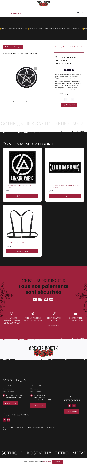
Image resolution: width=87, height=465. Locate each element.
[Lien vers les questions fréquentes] (43, 28)
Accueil (5, 53)
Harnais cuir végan (15, 243)
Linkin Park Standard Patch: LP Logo (19, 186)
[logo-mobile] (43, 2)
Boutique (11, 53)
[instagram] (8, 420)
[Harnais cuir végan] (22, 210)
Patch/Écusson (14, 102)
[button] (35, 68)
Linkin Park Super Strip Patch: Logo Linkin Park (64, 186)
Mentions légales (34, 427)
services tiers (47, 461)
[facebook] (4, 420)
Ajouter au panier (69, 105)
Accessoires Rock (24, 102)
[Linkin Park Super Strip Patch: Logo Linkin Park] (65, 152)
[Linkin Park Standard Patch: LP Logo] (22, 152)
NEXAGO (25, 427)
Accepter (57, 461)
